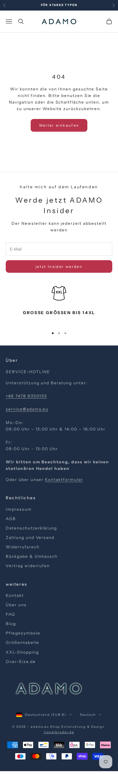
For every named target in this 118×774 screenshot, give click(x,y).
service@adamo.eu (27, 409)
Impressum (19, 509)
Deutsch (88, 715)
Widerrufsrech (22, 546)
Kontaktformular (64, 479)
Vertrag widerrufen (28, 565)
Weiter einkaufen (59, 125)
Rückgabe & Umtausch (32, 556)
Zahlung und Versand (30, 537)
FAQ (10, 614)
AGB (11, 518)
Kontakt (15, 595)
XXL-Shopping (22, 652)
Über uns (16, 604)
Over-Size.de (21, 661)
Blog (11, 623)
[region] (59, 303)
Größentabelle (22, 642)
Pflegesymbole (23, 633)
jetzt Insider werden (59, 266)
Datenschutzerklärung (31, 528)
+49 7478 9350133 (26, 396)
